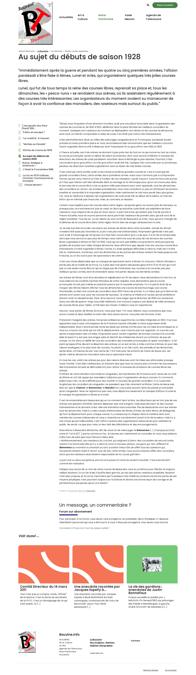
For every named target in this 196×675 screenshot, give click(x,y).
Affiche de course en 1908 (35, 151)
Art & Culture (83, 17)
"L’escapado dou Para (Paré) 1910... (32, 127)
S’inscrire (78, 528)
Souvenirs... (64, 654)
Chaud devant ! (30, 185)
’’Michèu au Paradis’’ (32, 145)
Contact (135, 640)
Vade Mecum (130, 17)
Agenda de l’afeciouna (153, 17)
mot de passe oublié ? (97, 528)
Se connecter (170, 670)
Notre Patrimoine (105, 17)
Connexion (65, 528)
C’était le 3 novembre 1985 (36, 170)
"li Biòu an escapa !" (31, 133)
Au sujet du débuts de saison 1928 (33, 157)
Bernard (91, 490)
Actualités (66, 17)
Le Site (62, 645)
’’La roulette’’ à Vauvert (33, 139)
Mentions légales (150, 670)
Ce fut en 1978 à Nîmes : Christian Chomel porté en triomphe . (35, 178)
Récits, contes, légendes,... (77, 51)
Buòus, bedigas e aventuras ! (30, 164)
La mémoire (56, 51)
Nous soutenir (165, 5)
